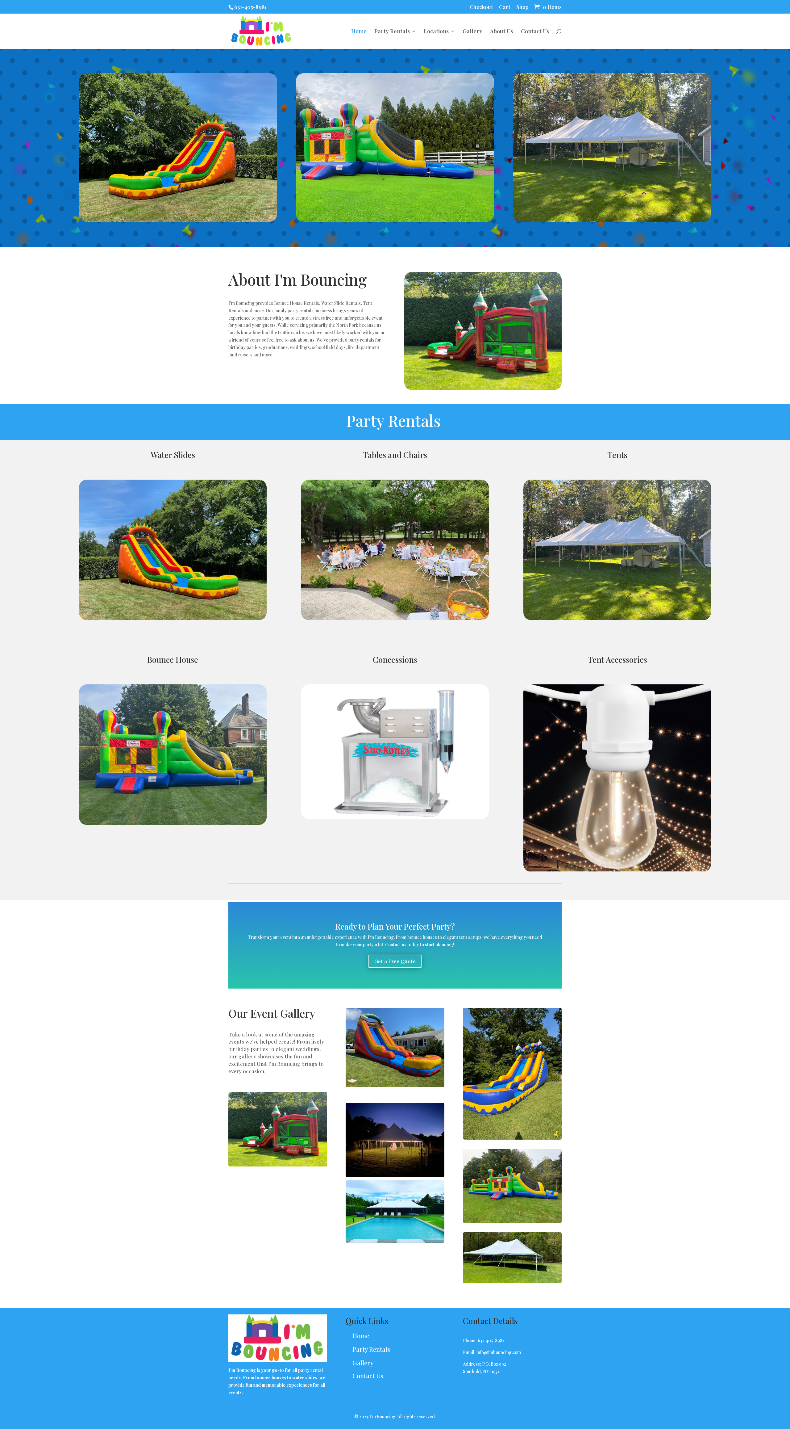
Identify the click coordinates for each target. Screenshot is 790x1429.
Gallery (472, 32)
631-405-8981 (250, 6)
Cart (504, 7)
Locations (436, 32)
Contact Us (535, 32)
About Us (501, 32)
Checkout (481, 7)
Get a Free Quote (395, 961)
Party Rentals (392, 32)
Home (359, 32)
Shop (522, 7)
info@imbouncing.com (498, 1352)
